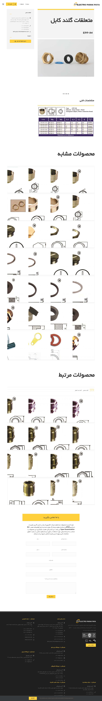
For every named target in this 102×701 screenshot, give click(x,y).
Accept (33, 698)
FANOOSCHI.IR (28, 637)
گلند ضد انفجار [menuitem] (78, 390)
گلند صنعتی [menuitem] (85, 390)
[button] (3, 4)
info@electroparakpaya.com (21, 32)
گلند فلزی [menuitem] (92, 390)
